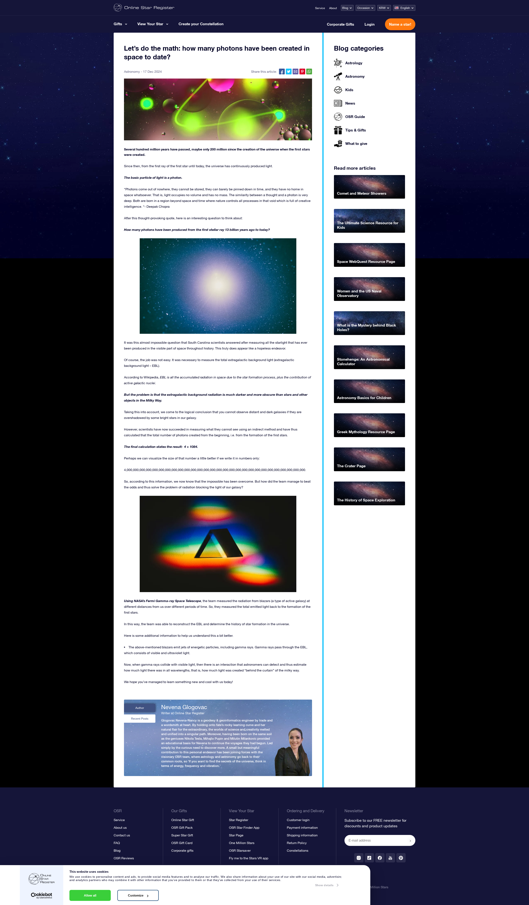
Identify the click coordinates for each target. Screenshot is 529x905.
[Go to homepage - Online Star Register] (144, 7)
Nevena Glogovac (184, 707)
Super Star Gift (182, 835)
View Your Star (150, 23)
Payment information (302, 827)
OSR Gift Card (181, 843)
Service (320, 8)
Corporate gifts (182, 850)
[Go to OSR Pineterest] (401, 857)
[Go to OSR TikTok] (369, 857)
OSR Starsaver (240, 850)
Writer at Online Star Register (182, 713)
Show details (324, 885)
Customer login (298, 820)
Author (139, 707)
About (333, 8)
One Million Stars (241, 843)
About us (120, 827)
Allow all (90, 895)
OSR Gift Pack (182, 827)
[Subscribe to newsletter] (410, 840)
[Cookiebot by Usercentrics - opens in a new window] (42, 896)
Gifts (118, 23)
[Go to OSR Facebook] (380, 857)
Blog (345, 8)
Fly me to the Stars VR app (248, 858)
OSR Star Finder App (244, 827)
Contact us (122, 835)
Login (370, 24)
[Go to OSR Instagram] (358, 857)
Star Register (238, 820)
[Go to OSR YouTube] (390, 857)
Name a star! (400, 24)
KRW (382, 8)
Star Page (236, 835)
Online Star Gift (182, 820)
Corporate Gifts (340, 24)
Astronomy (132, 71)
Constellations (297, 850)
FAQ (117, 843)
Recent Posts (139, 718)
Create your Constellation (201, 23)
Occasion (363, 8)
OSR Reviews (124, 858)
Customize (135, 895)
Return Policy (297, 843)
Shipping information (302, 835)
